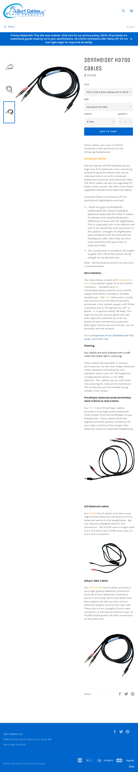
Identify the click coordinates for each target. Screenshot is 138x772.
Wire (86, 99)
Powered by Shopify (36, 763)
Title (86, 84)
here (101, 266)
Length (88, 114)
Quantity (122, 114)
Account (131, 27)
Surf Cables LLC (18, 763)
